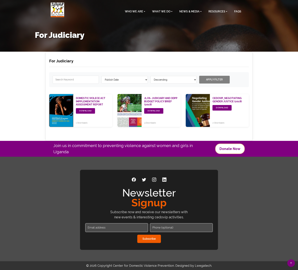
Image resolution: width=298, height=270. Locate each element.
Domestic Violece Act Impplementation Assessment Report (90, 101)
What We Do (161, 11)
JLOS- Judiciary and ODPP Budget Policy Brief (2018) (160, 101)
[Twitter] (144, 180)
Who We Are (134, 11)
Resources (216, 11)
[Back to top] (291, 263)
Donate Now (230, 149)
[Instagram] (154, 180)
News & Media (189, 11)
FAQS (237, 11)
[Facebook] (134, 180)
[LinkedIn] (164, 180)
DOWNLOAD (85, 111)
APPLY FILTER (214, 79)
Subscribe (149, 238)
